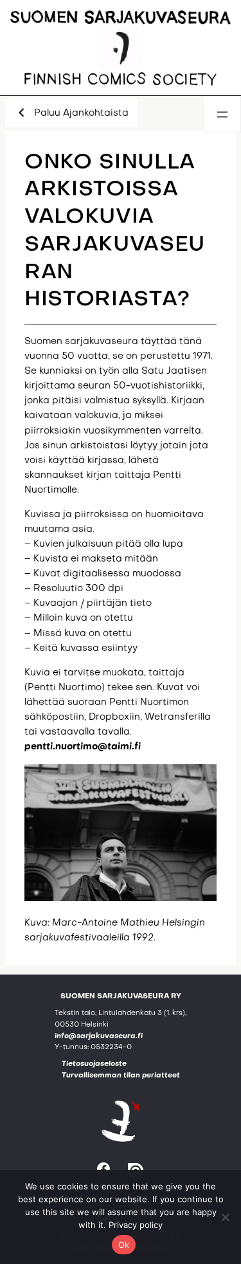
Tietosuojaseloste (94, 1064)
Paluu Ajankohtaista (81, 113)
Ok (124, 1245)
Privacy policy (136, 1225)
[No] (225, 1217)
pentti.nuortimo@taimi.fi (82, 746)
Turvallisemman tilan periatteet (121, 1075)
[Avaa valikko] (222, 114)
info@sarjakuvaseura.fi (99, 1036)
